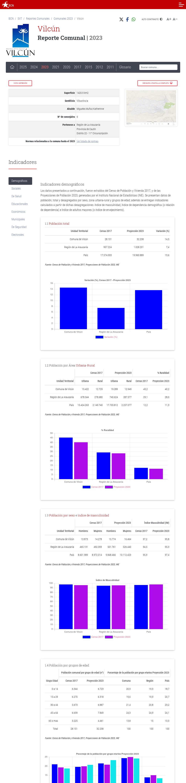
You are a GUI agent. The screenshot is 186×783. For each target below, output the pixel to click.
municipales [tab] (18, 219)
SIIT (20, 18)
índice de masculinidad (93, 515)
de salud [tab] (16, 196)
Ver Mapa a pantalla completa (155, 83)
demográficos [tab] (19, 181)
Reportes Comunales (38, 18)
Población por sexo (62, 515)
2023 (44, 67)
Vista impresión (20, 83)
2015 (88, 67)
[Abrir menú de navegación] (181, 4)
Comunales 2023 (63, 18)
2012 (99, 67)
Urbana (81, 365)
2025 (23, 67)
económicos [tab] (18, 211)
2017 (77, 67)
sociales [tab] (16, 188)
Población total (59, 223)
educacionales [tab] (19, 204)
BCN (11, 18)
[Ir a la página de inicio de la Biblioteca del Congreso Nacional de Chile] (5, 4)
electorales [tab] (17, 234)
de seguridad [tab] (19, 227)
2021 (55, 67)
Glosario (125, 67)
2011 (110, 67)
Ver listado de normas (87, 141)
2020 (66, 67)
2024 (34, 67)
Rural (91, 365)
